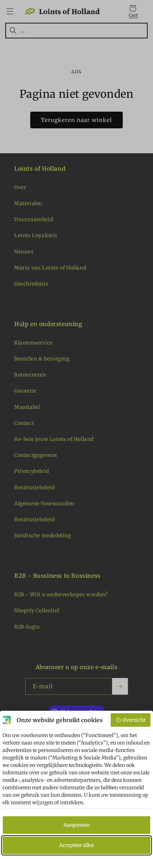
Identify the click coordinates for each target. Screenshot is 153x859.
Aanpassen (76, 825)
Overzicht (134, 720)
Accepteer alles (76, 845)
